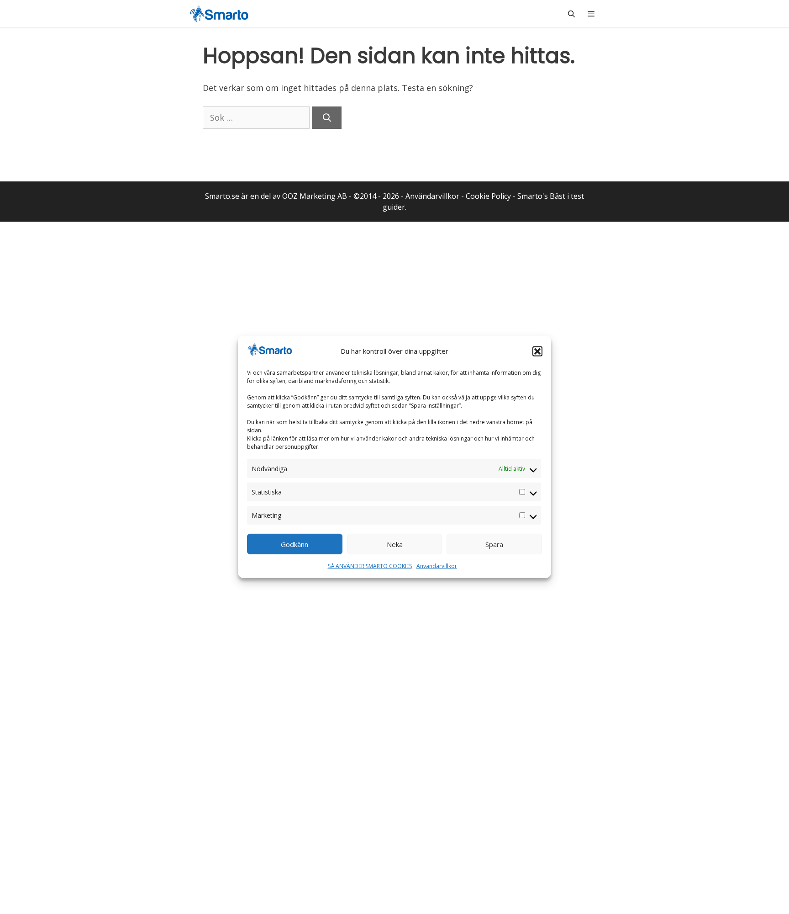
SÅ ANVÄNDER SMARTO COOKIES (370, 566)
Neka (395, 544)
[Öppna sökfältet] (571, 13)
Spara (494, 544)
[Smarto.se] (219, 13)
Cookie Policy (488, 196)
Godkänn (294, 544)
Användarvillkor (436, 566)
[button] (537, 351)
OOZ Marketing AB (314, 196)
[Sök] (327, 117)
